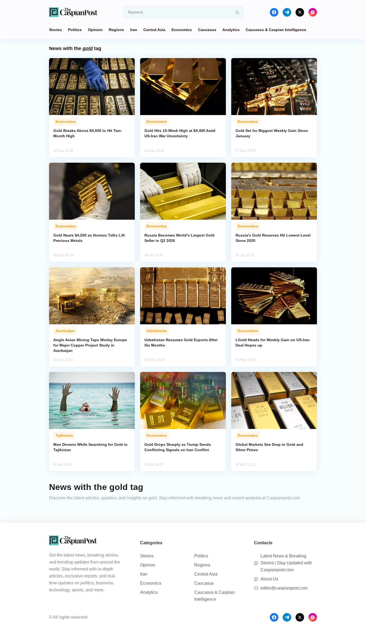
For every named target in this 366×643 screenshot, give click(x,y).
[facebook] (274, 12)
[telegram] (287, 12)
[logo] (73, 12)
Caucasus (207, 30)
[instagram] (312, 12)
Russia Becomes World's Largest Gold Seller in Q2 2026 (179, 238)
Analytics (231, 30)
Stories (55, 30)
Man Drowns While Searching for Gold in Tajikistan (90, 447)
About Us (269, 579)
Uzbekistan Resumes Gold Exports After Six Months (181, 342)
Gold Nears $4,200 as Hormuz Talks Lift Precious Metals (89, 238)
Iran (133, 30)
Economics (181, 30)
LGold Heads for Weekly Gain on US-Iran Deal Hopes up (273, 342)
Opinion (95, 30)
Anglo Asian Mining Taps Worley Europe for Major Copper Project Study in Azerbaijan (90, 345)
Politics (75, 30)
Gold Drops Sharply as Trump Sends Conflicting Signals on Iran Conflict (177, 447)
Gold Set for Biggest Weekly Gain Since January (272, 133)
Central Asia (154, 30)
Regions (116, 30)
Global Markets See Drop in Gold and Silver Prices (269, 447)
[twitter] (300, 12)
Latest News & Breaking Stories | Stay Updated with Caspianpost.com (286, 563)
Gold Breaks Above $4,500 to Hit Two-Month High (87, 133)
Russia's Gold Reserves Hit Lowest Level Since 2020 (273, 238)
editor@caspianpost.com (284, 588)
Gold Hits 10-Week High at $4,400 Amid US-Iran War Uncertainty (179, 133)
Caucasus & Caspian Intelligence (276, 30)
